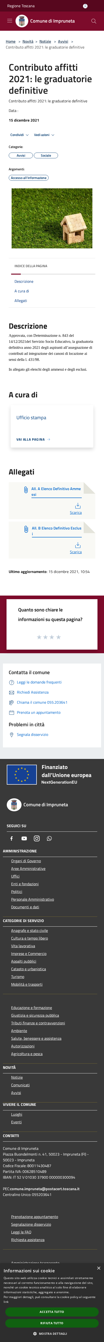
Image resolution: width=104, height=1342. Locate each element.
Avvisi (63, 41)
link (6, 1302)
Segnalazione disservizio (31, 1224)
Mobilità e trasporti (27, 984)
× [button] (98, 1268)
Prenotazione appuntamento (34, 1216)
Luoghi (16, 1114)
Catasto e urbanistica (28, 969)
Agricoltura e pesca (27, 1054)
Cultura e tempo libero (29, 938)
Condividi (17, 134)
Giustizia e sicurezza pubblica (35, 1015)
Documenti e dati (25, 907)
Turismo (17, 976)
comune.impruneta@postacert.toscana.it (45, 1189)
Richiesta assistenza (28, 1240)
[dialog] (52, 1302)
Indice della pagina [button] (31, 265)
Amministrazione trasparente (35, 1263)
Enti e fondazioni (25, 884)
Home (10, 41)
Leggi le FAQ (21, 1232)
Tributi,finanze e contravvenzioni (38, 1023)
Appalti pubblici (23, 961)
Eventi (16, 1122)
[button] (52, 1333)
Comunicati (20, 1085)
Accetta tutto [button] (52, 1312)
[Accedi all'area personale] (85, 6)
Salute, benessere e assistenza (36, 1038)
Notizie (45, 41)
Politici (16, 891)
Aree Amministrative (28, 868)
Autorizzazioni (23, 1046)
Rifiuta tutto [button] (51, 1323)
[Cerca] (94, 21)
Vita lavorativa (23, 946)
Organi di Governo (26, 861)
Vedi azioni (42, 134)
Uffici (15, 876)
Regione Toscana (21, 6)
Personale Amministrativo (32, 899)
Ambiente (19, 1031)
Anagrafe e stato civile (29, 930)
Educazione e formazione (31, 1007)
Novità (27, 41)
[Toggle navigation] (10, 21)
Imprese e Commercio (28, 953)
